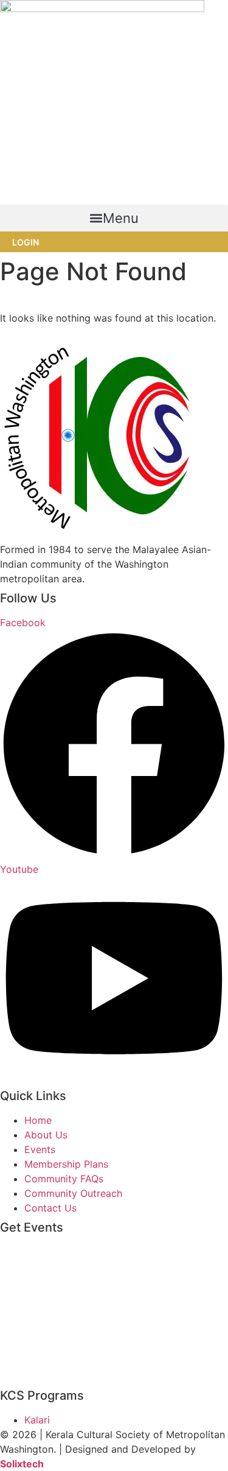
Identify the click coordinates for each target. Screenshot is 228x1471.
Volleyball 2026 (36, 1355)
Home (13, 303)
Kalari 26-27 (28, 1293)
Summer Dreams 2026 (51, 1376)
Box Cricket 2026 (40, 1252)
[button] (114, 218)
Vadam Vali (25, 1272)
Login (25, 242)
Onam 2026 (27, 1314)
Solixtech (22, 1464)
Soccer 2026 (30, 1334)
